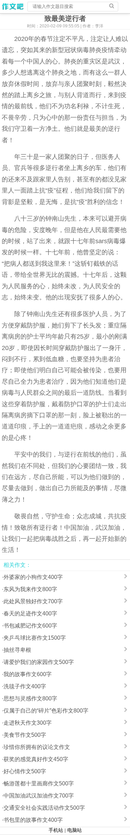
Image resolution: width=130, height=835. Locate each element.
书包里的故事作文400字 (33, 820)
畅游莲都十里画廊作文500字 (38, 783)
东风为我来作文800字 (30, 589)
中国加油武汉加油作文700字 (38, 796)
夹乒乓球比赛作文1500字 (34, 638)
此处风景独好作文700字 (33, 601)
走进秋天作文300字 (27, 723)
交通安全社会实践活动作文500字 (44, 808)
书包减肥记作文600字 (30, 626)
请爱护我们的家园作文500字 (38, 662)
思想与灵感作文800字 (30, 698)
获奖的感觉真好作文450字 (35, 759)
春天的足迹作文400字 (30, 613)
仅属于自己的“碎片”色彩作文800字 (45, 711)
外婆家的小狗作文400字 (33, 577)
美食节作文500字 (24, 735)
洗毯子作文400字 (24, 686)
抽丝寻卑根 (17, 650)
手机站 (56, 830)
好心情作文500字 (24, 771)
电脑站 (74, 830)
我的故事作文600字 (27, 674)
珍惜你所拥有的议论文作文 (36, 747)
